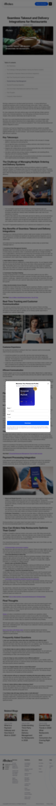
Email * (9, 414)
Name (9, 408)
